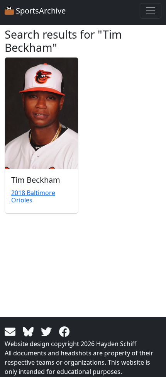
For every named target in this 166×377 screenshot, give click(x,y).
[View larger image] (41, 113)
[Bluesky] (29, 331)
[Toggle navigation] (150, 11)
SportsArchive (40, 10)
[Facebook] (64, 331)
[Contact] (11, 331)
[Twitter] (47, 331)
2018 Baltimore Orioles (33, 196)
